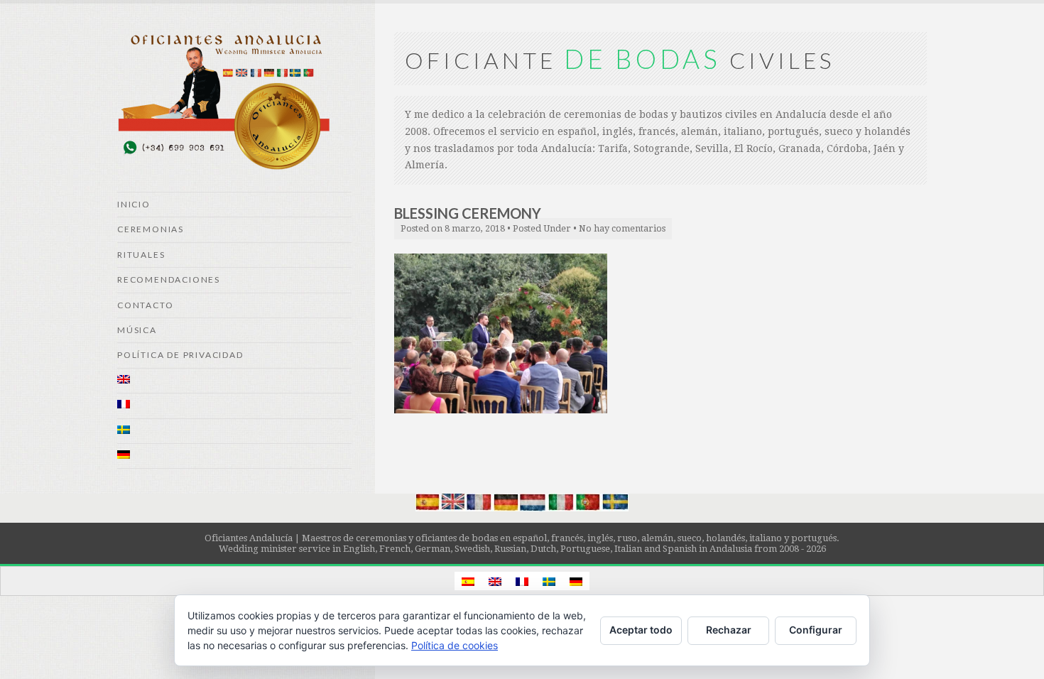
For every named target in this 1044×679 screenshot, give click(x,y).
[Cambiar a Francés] (234, 405)
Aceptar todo (641, 630)
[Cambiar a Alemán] (234, 456)
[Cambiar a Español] (468, 581)
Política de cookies (454, 645)
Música (137, 330)
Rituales (141, 254)
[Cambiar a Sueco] (234, 431)
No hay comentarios (622, 228)
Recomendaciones (168, 279)
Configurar (815, 630)
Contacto (145, 305)
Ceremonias (150, 229)
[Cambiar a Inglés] (234, 381)
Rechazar (728, 630)
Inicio (134, 204)
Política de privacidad (180, 354)
